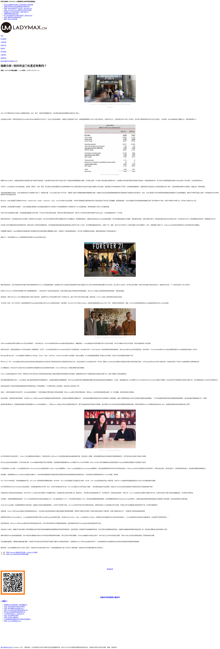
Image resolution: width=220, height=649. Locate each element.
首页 (2, 35)
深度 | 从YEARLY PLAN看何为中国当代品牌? (18, 10)
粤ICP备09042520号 (6, 647)
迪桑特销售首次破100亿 (11, 13)
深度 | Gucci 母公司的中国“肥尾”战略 (17, 554)
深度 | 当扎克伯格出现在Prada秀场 (14, 606)
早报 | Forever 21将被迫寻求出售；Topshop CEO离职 (21, 552)
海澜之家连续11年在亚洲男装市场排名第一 (17, 6)
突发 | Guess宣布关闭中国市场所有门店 (16, 610)
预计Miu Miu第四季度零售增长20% (14, 612)
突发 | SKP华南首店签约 (11, 615)
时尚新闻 (3, 39)
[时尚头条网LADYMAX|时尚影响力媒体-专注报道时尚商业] (26, 32)
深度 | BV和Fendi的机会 (11, 617)
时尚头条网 (4, 61)
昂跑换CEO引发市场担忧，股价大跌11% (16, 12)
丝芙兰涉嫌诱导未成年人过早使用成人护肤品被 (18, 4)
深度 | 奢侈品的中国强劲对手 (13, 17)
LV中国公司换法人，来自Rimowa (14, 613)
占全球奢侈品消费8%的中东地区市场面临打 (17, 619)
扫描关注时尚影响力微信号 (110, 597)
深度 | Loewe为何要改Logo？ (12, 621)
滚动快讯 (3, 58)
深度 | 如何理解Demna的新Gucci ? (14, 608)
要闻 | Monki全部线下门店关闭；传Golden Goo (18, 8)
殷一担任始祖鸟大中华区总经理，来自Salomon (18, 15)
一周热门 (4, 601)
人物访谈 (3, 42)
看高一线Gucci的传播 (10, 19)
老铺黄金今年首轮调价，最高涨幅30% (15, 604)
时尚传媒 (3, 51)
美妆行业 (3, 45)
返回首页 (110, 569)
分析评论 (3, 55)
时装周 (3, 48)
